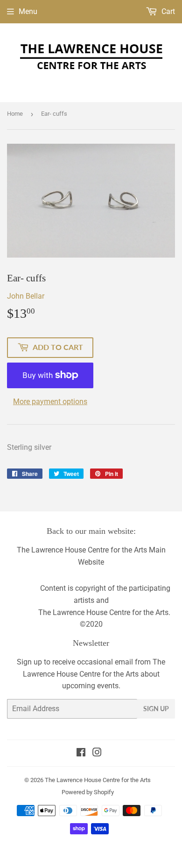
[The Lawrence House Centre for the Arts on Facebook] (81, 753)
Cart (167, 11)
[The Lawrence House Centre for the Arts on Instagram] (97, 753)
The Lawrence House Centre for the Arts (98, 779)
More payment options (50, 401)
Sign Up (156, 709)
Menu (28, 11)
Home (15, 113)
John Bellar (25, 296)
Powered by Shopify (88, 792)
